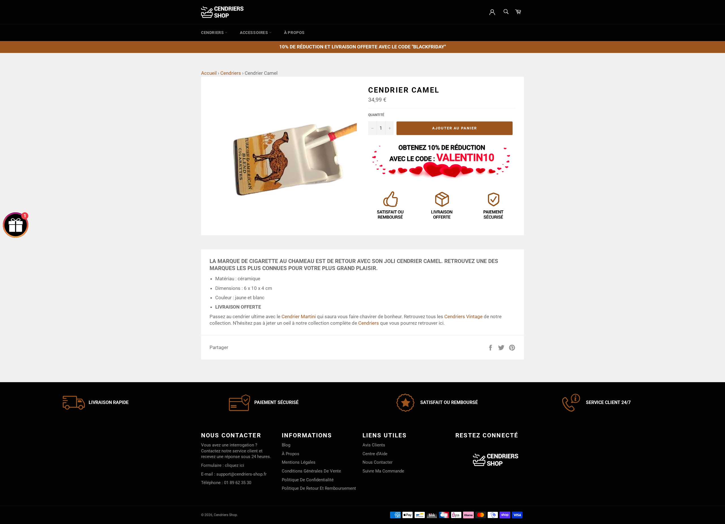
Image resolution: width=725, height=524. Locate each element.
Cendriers (213, 32)
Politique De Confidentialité (308, 479)
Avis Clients (373, 445)
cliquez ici (234, 465)
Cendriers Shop (225, 515)
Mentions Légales (298, 462)
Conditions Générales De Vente (311, 471)
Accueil (209, 73)
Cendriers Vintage (463, 316)
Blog (286, 445)
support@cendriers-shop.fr (241, 474)
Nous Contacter (377, 462)
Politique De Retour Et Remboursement (319, 488)
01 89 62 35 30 (237, 482)
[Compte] (492, 11)
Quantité (376, 115)
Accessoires (254, 32)
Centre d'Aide (374, 453)
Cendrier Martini (299, 316)
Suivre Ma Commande (383, 471)
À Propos (294, 32)
